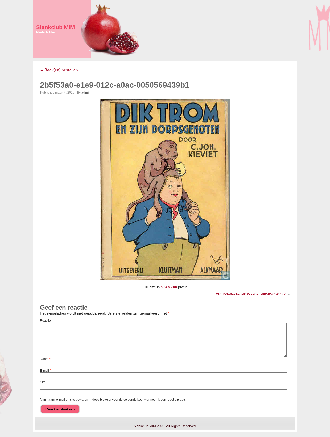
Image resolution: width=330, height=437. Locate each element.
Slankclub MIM (55, 27)
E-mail (45, 370)
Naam (45, 359)
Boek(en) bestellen (59, 70)
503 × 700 (169, 287)
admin (85, 92)
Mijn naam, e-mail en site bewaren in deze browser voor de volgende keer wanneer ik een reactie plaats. (113, 399)
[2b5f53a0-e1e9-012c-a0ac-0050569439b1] (165, 280)
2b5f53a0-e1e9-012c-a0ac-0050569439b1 (114, 85)
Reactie (46, 321)
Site (42, 382)
